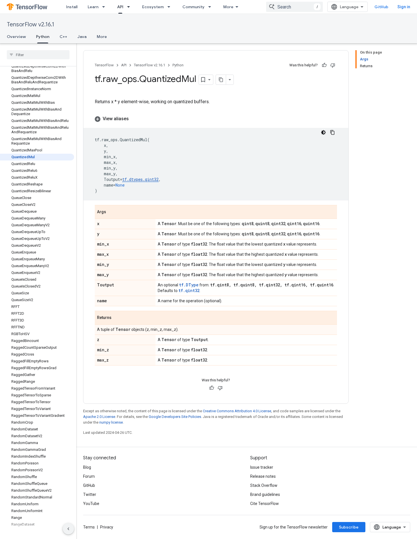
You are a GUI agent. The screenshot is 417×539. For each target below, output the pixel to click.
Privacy (106, 527)
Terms (89, 527)
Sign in (403, 7)
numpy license (111, 422)
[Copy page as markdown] (221, 79)
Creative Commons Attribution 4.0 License (237, 411)
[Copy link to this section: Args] (111, 212)
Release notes (263, 476)
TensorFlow (104, 65)
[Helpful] (324, 65)
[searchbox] (38, 54)
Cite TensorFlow (264, 503)
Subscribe (349, 527)
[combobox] (294, 7)
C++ (63, 36)
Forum (89, 476)
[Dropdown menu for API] (130, 7)
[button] (216, 118)
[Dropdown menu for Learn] (105, 7)
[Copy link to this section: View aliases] (134, 118)
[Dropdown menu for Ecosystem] (170, 7)
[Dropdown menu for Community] (211, 7)
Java (82, 36)
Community (193, 6)
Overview (16, 36)
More (228, 6)
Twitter (89, 494)
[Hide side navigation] (68, 528)
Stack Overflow (263, 485)
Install (71, 6)
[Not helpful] (332, 65)
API (120, 6)
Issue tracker (261, 467)
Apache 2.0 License (99, 417)
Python (42, 36)
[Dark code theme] (323, 132)
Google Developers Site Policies (175, 417)
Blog (87, 467)
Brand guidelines (265, 494)
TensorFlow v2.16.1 (30, 24)
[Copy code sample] (332, 132)
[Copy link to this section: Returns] (117, 318)
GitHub (381, 6)
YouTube (91, 503)
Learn (93, 6)
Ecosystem (153, 6)
